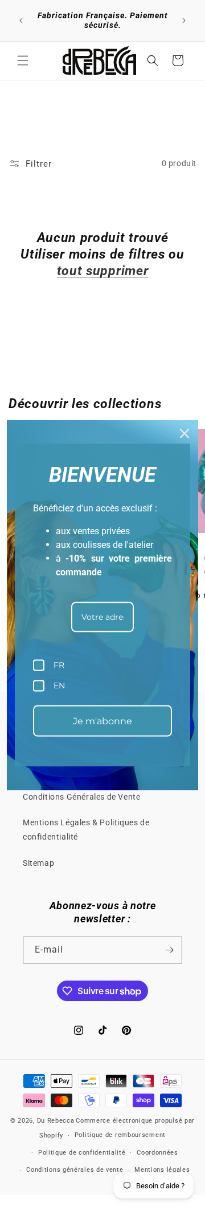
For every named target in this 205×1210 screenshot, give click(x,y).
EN (59, 685)
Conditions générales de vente (74, 1169)
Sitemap (38, 863)
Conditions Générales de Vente (81, 796)
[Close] (184, 433)
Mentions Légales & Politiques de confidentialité (86, 829)
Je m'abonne (102, 720)
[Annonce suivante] (183, 20)
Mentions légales (162, 1169)
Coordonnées (157, 1152)
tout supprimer (103, 271)
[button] (22, 60)
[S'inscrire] (169, 950)
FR (59, 665)
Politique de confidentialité (82, 1152)
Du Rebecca (56, 1120)
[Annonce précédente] (21, 20)
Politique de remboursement (120, 1135)
